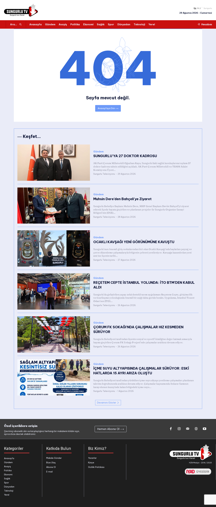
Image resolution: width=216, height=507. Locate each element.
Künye (91, 462)
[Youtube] (204, 429)
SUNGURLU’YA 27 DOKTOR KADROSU (125, 156)
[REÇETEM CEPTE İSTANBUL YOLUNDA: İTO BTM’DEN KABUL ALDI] (53, 291)
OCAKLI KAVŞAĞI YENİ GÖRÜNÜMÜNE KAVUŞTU (133, 242)
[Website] (196, 429)
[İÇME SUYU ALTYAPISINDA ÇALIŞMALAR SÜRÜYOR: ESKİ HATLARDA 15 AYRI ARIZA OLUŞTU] (53, 377)
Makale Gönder (54, 458)
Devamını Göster (106, 402)
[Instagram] (179, 429)
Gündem (98, 151)
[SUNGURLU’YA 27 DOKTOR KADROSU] (53, 162)
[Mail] (187, 429)
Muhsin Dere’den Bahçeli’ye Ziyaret (122, 199)
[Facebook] (170, 429)
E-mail (49, 471)
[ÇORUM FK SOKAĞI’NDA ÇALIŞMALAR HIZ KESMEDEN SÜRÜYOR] (53, 334)
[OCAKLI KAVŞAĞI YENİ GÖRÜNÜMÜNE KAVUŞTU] (53, 248)
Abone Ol (51, 467)
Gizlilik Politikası (96, 467)
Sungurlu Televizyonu (104, 174)
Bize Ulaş (51, 462)
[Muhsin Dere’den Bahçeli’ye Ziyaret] (53, 205)
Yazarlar (92, 458)
